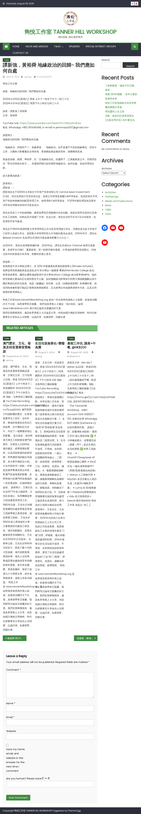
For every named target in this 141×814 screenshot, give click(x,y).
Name (10, 703)
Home (16, 46)
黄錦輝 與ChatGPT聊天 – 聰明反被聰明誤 (16, 638)
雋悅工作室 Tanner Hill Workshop (70, 32)
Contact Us (20, 53)
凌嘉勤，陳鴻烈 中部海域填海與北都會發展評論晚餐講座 (87, 638)
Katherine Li (73, 356)
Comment (13, 670)
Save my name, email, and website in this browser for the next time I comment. (15, 760)
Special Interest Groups (101, 46)
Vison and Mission (36, 46)
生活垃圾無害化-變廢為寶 (50, 345)
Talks (57, 46)
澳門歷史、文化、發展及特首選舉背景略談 (17, 347)
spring (27, 76)
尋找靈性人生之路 (114, 111)
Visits (108, 214)
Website (11, 731)
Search (106, 60)
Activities (110, 192)
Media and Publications (119, 201)
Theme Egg (74, 810)
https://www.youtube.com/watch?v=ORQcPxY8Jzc (50, 123)
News (108, 205)
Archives (107, 168)
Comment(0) (44, 76)
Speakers (74, 46)
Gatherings (111, 196)
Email (10, 717)
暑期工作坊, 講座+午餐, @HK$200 (81, 345)
